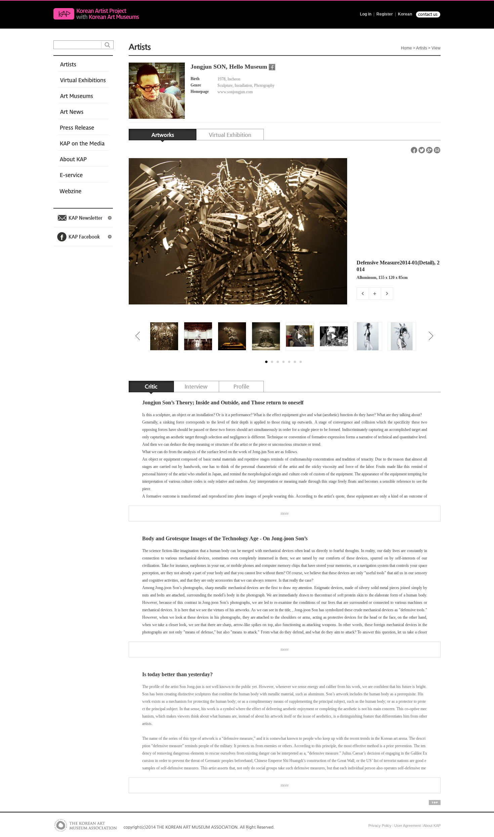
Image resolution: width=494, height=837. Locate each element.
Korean (405, 14)
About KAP (432, 826)
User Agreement (407, 826)
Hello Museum (248, 66)
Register (384, 14)
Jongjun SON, (209, 66)
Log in (365, 14)
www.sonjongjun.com (235, 91)
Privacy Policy (380, 826)
